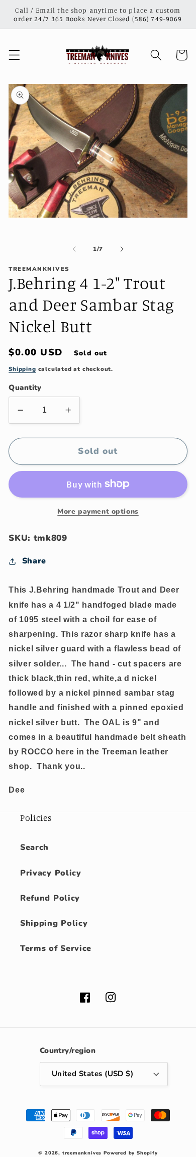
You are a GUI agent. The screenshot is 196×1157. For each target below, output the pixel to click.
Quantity (25, 387)
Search (34, 847)
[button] (14, 55)
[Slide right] (122, 249)
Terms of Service (55, 948)
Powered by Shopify (131, 1152)
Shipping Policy (53, 923)
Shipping (22, 369)
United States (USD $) (93, 1074)
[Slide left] (74, 249)
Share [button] (34, 560)
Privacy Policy (50, 873)
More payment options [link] (98, 511)
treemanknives (82, 1152)
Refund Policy (50, 898)
